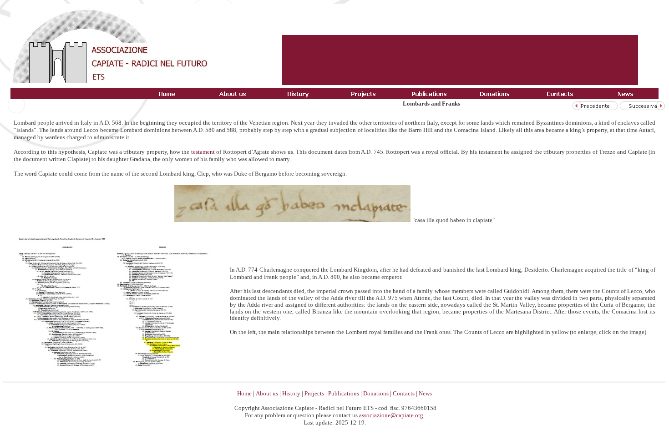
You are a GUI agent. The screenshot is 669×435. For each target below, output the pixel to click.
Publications (343, 393)
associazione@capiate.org (391, 415)
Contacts (404, 393)
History (291, 393)
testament (203, 151)
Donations (376, 393)
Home (244, 393)
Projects (314, 393)
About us (267, 393)
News (425, 393)
